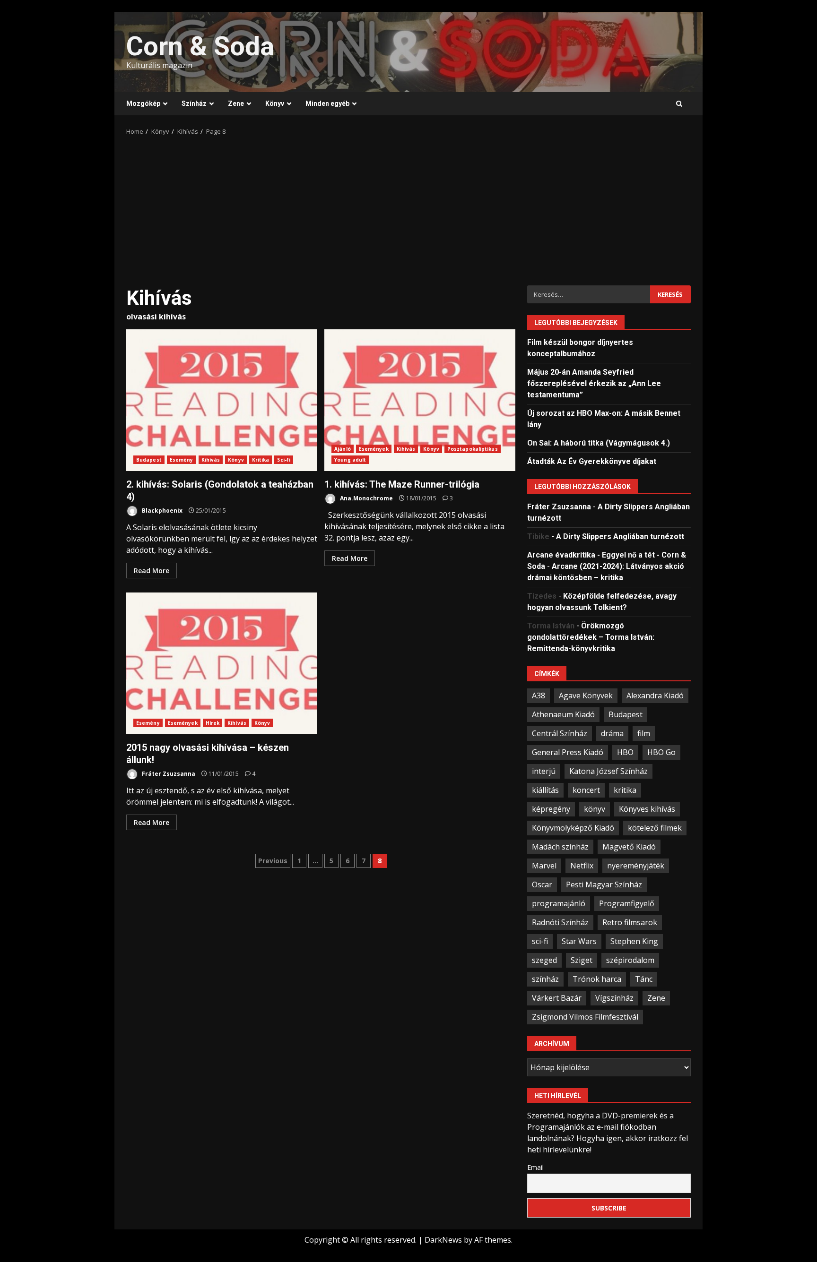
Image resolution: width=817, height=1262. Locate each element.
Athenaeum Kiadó (563, 714)
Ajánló (342, 449)
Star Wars (579, 941)
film (643, 733)
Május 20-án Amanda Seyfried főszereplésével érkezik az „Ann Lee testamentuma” (594, 383)
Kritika (260, 459)
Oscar (542, 884)
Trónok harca (597, 979)
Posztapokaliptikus (472, 449)
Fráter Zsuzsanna (167, 774)
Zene (236, 103)
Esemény (181, 459)
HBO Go (661, 752)
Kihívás (210, 459)
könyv (594, 809)
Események (374, 449)
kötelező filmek (655, 828)
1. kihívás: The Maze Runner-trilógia (419, 400)
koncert (586, 790)
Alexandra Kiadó (655, 695)
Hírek (213, 723)
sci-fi (540, 941)
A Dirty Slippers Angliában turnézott (620, 536)
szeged (544, 960)
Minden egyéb (327, 103)
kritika (625, 790)
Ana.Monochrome (366, 498)
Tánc (643, 979)
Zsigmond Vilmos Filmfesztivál (585, 1017)
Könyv (274, 103)
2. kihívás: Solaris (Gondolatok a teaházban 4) (221, 400)
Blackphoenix (161, 511)
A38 (538, 695)
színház (545, 979)
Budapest (149, 459)
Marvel (544, 865)
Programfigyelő (626, 903)
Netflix (581, 865)
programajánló (558, 903)
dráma (612, 733)
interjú (544, 771)
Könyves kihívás (647, 809)
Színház (194, 103)
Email (535, 1167)
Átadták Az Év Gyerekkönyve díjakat (591, 461)
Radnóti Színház (560, 922)
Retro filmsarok (629, 922)
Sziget (581, 960)
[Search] (679, 104)
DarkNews (443, 1240)
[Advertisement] (408, 207)
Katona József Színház (608, 771)
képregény (551, 809)
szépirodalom (630, 960)
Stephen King (634, 941)
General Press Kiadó (567, 752)
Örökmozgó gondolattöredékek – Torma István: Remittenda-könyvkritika (590, 637)
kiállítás (545, 790)
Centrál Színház (559, 733)
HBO (625, 752)
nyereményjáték (635, 865)
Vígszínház (614, 998)
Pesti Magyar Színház (604, 884)
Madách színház (560, 846)
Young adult (350, 459)
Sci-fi (283, 459)
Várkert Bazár (557, 998)
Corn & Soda (200, 46)
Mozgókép (143, 103)
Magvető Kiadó (629, 846)
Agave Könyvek (586, 695)
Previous (272, 860)
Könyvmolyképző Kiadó (573, 828)
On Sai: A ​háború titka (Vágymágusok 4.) (598, 442)
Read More (151, 570)
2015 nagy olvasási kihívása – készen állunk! (221, 663)
